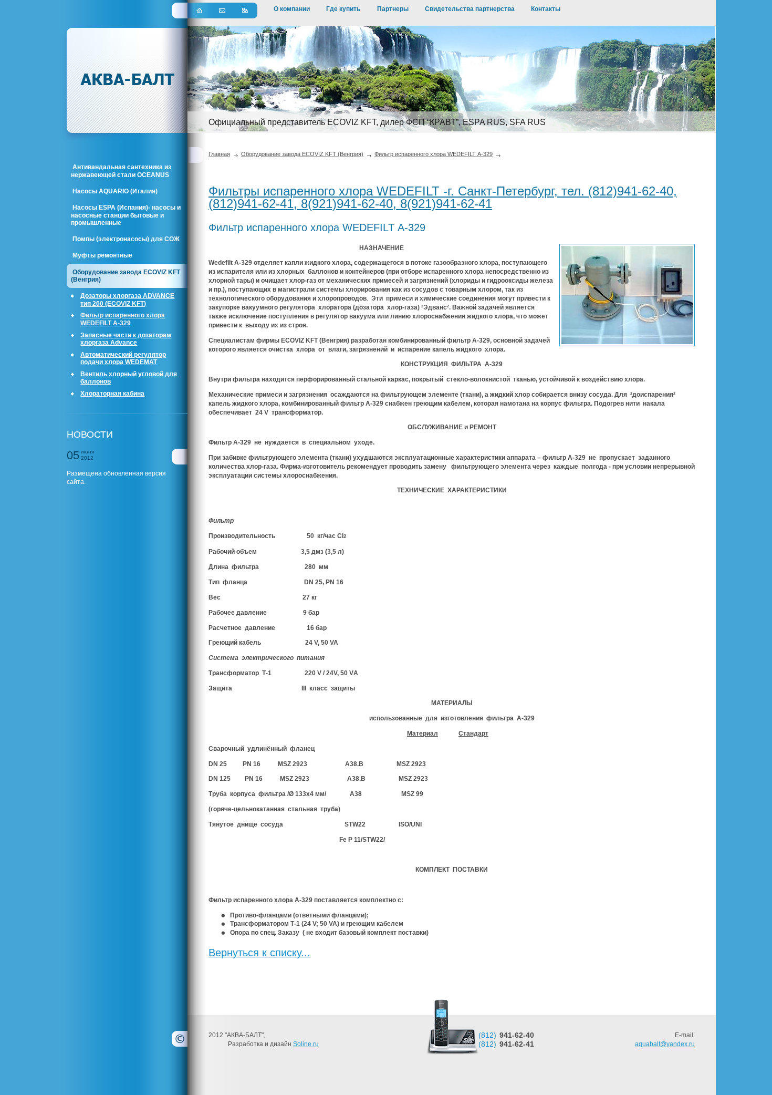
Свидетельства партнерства (470, 9)
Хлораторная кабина (112, 393)
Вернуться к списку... (259, 952)
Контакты (545, 9)
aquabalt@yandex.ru (665, 1044)
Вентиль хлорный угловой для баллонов (128, 377)
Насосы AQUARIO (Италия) (115, 191)
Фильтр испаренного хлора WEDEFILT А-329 (122, 319)
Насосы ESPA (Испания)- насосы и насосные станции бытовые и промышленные (126, 215)
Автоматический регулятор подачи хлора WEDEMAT (123, 358)
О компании (292, 9)
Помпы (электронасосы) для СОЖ (126, 239)
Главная (219, 154)
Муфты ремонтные (102, 255)
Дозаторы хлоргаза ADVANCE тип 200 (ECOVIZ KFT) (127, 299)
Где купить (343, 9)
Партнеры (393, 9)
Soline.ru (306, 1044)
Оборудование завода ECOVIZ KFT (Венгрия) (125, 275)
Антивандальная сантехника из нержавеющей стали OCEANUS (121, 170)
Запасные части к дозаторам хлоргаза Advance (125, 339)
